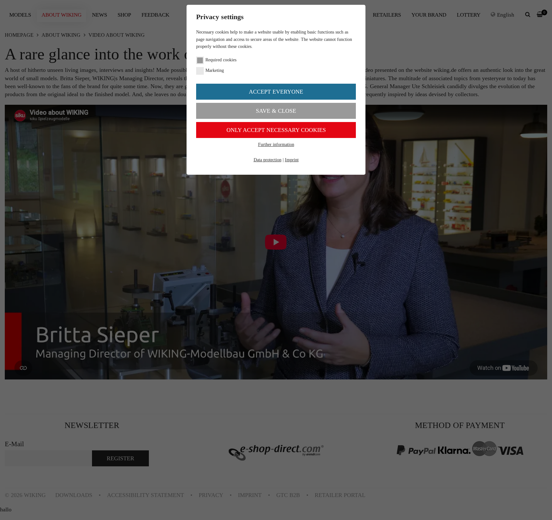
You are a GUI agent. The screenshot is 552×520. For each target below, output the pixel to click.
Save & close (276, 111)
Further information (276, 144)
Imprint (292, 159)
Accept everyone (276, 91)
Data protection (267, 159)
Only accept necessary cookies (276, 130)
